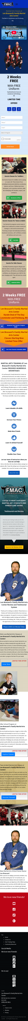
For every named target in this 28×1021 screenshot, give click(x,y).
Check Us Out (8, 1008)
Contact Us (8, 939)
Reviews (7, 1010)
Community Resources (10, 944)
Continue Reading (15, 535)
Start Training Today (10, 942)
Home (6, 937)
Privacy (7, 1012)
